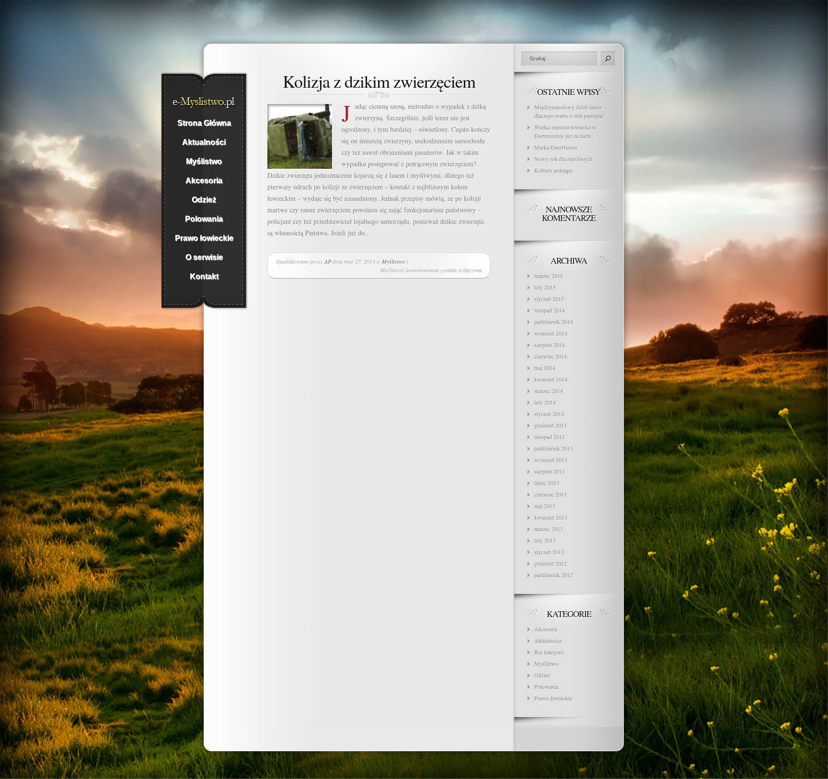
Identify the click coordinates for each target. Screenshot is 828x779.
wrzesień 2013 (550, 460)
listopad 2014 (549, 310)
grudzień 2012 (550, 563)
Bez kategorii (549, 652)
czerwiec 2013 (550, 494)
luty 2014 (545, 402)
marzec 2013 (548, 529)
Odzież (542, 675)
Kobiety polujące (553, 170)
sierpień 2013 (549, 471)
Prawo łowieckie (553, 698)
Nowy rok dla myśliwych (563, 159)
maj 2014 (544, 368)
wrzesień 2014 (550, 333)
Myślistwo (393, 261)
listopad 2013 (549, 437)
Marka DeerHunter (555, 147)
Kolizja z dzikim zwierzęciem (379, 81)
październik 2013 (553, 448)
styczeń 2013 (549, 552)
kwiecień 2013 (550, 517)
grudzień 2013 (550, 425)
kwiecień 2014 (550, 379)
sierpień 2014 (549, 345)
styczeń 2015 (549, 298)
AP (327, 261)
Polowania (546, 686)
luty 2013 (545, 540)
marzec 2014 (548, 391)
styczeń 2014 (549, 414)
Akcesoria (545, 629)
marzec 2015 (548, 275)
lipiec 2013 (546, 483)
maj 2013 (544, 506)
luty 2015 (545, 287)
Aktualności (548, 640)
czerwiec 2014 (550, 356)
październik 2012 (553, 575)
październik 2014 (553, 322)
